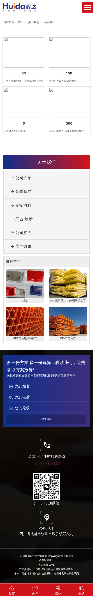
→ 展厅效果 (21, 246)
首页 (20, 22)
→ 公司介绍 (21, 177)
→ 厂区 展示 (21, 219)
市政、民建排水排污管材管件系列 (32, 573)
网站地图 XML (46, 564)
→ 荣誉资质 (21, 191)
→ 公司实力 (21, 232)
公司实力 (49, 22)
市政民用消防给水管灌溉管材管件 (54, 569)
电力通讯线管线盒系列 (66, 573)
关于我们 (33, 22)
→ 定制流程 (21, 205)
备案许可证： (46, 560)
